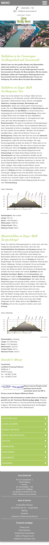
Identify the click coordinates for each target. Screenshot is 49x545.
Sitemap (24, 510)
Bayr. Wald (35, 400)
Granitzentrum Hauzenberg (24, 533)
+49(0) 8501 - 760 (27, 8)
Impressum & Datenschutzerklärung (24, 516)
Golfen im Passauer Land (24, 536)
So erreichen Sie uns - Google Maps (24, 508)
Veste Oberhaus (24, 530)
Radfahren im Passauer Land (24, 539)
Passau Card (24, 527)
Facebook (24, 513)
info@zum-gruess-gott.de (27, 11)
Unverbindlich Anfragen (24, 505)
